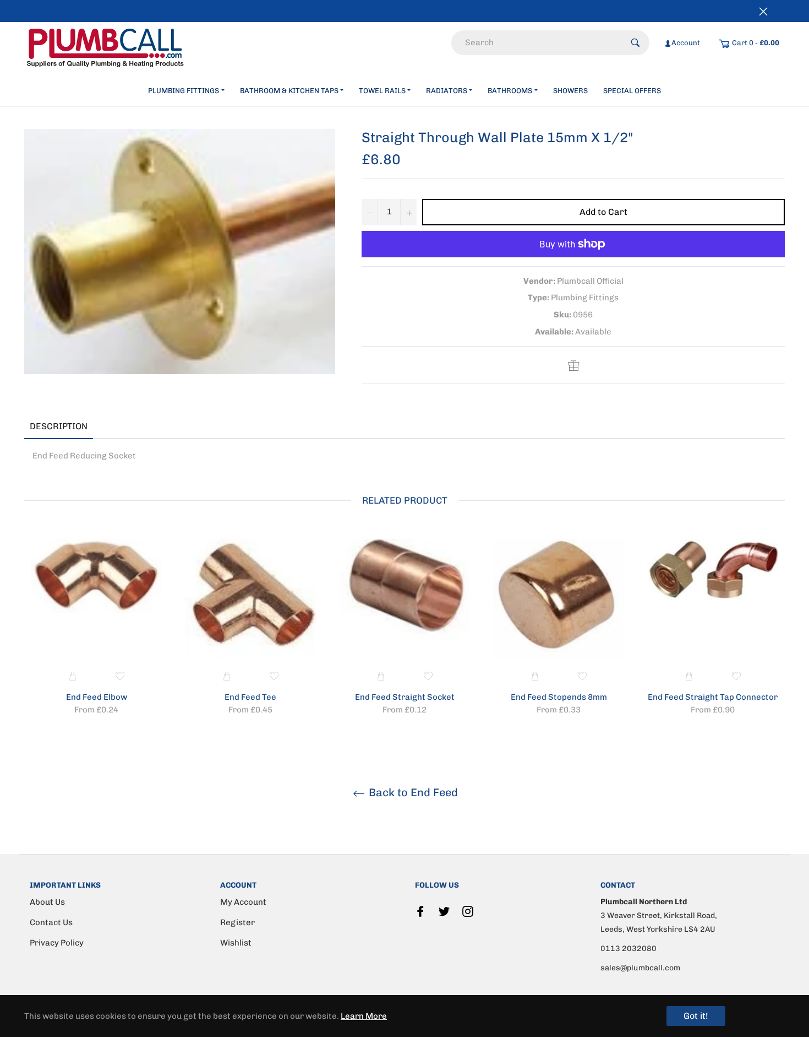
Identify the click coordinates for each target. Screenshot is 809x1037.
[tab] (109, 427)
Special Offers (632, 91)
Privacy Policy (57, 943)
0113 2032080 (628, 948)
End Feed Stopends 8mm (559, 697)
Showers (570, 91)
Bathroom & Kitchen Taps (289, 91)
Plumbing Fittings (183, 91)
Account (685, 43)
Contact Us (51, 922)
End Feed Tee (250, 697)
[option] (96, 628)
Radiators (446, 91)
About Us (47, 902)
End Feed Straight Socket (405, 697)
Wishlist (236, 943)
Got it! (696, 1016)
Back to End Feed (412, 792)
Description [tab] (59, 426)
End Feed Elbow (96, 697)
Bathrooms (510, 91)
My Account (243, 902)
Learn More (364, 1016)
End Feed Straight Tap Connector (713, 697)
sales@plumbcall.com (640, 968)
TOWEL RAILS (382, 91)
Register (237, 922)
